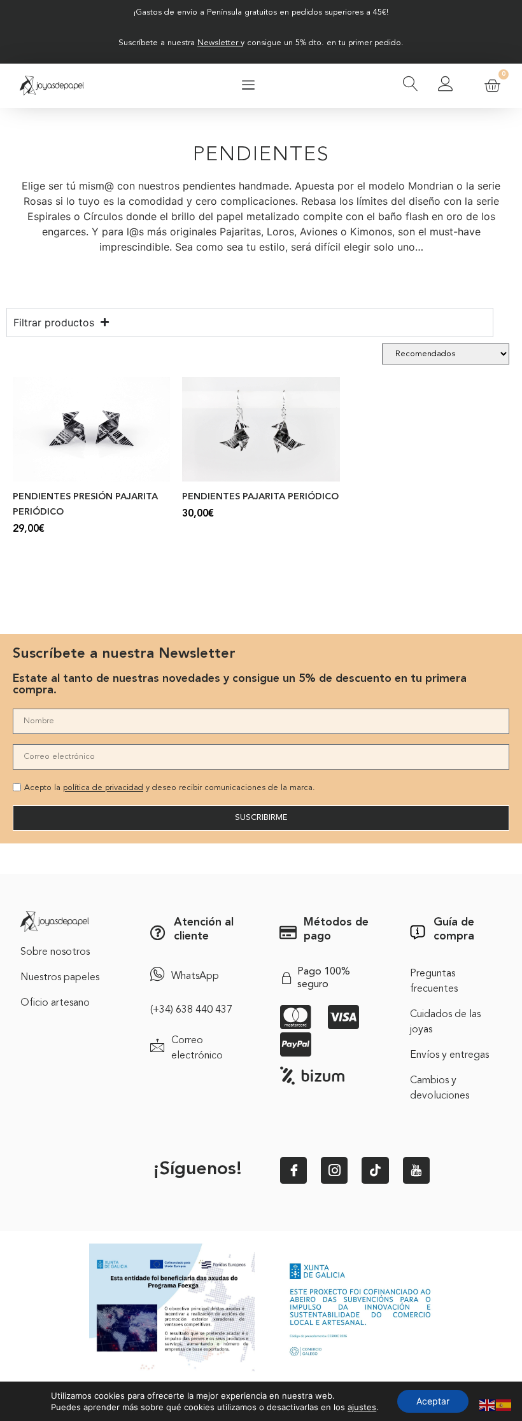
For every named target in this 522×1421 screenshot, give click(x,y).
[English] (487, 1403)
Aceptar (432, 1401)
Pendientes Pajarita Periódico (260, 497)
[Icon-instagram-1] (334, 1170)
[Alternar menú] (248, 85)
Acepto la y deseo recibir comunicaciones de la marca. (169, 788)
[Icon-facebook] (293, 1170)
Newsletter (217, 43)
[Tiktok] (375, 1170)
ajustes (362, 1407)
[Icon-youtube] (416, 1170)
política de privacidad (103, 788)
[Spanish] (504, 1403)
